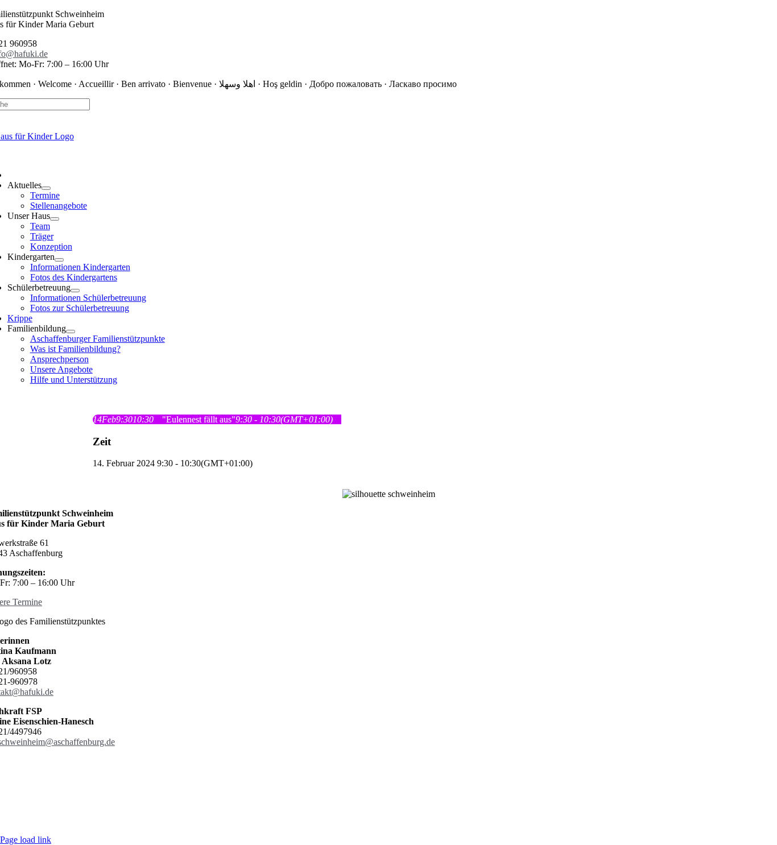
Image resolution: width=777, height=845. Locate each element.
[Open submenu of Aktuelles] (46, 188)
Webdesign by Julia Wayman (389, 820)
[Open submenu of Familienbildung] (70, 331)
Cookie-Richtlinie (437, 771)
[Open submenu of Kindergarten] (59, 260)
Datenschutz (329, 771)
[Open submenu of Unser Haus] (54, 219)
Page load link (25, 839)
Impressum (378, 771)
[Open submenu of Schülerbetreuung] (75, 290)
